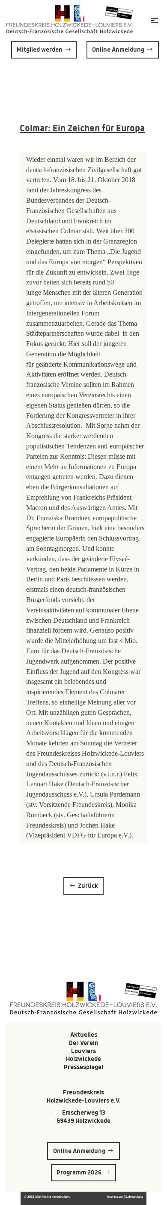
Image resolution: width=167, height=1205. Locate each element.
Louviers (83, 1050)
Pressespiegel (83, 1066)
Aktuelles (83, 1034)
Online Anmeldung (118, 49)
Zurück (88, 885)
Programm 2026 (79, 1172)
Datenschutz (134, 1196)
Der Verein (83, 1042)
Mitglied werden (40, 49)
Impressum (115, 1196)
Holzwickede (83, 1058)
